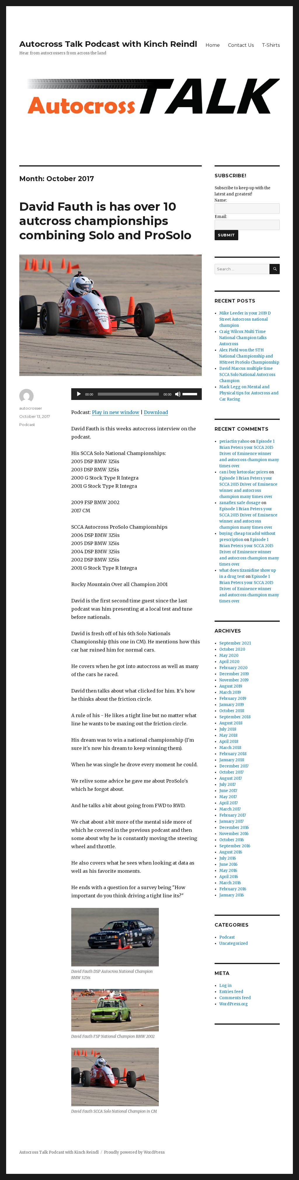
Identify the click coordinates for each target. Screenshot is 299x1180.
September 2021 (235, 643)
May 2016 (228, 870)
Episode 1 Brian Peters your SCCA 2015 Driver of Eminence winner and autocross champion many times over (249, 453)
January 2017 (231, 821)
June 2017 (228, 790)
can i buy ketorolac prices (243, 472)
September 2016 (234, 846)
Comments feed (235, 997)
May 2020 (229, 655)
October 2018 (231, 710)
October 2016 (231, 839)
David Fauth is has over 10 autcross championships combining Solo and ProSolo (105, 220)
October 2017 (231, 772)
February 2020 (233, 667)
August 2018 (230, 723)
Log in (225, 985)
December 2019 (234, 673)
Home (213, 45)
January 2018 (231, 760)
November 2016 (233, 833)
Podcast (27, 424)
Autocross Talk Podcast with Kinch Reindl (108, 44)
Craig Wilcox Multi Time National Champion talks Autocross (243, 337)
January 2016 (231, 895)
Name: (221, 200)
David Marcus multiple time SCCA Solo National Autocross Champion (247, 374)
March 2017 (230, 809)
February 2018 (232, 753)
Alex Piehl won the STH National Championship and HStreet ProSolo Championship (249, 356)
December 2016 (234, 827)
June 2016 (228, 864)
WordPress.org (233, 1004)
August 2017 (230, 778)
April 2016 (228, 876)
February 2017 (232, 815)
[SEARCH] (275, 269)
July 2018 (227, 729)
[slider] (190, 393)
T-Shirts (271, 45)
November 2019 (233, 680)
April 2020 (229, 661)
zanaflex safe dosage (239, 502)
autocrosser (30, 408)
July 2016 (227, 858)
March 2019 (230, 692)
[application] (136, 394)
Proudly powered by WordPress (134, 1152)
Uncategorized (233, 943)
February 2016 (232, 889)
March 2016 (230, 882)
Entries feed (231, 991)
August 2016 (230, 852)
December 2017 (233, 766)
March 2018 (230, 747)
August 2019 (230, 686)
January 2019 (231, 704)
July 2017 (227, 784)
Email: (221, 216)
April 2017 (228, 803)
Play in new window (115, 412)
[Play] (79, 394)
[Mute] (178, 394)
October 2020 (232, 649)
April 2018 (228, 741)
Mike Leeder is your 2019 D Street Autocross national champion (245, 319)
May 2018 (228, 735)
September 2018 (235, 716)
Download (156, 412)
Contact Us (241, 45)
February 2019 (232, 698)
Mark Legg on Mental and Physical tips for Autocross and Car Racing (249, 393)
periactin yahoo (234, 441)
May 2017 (228, 796)
